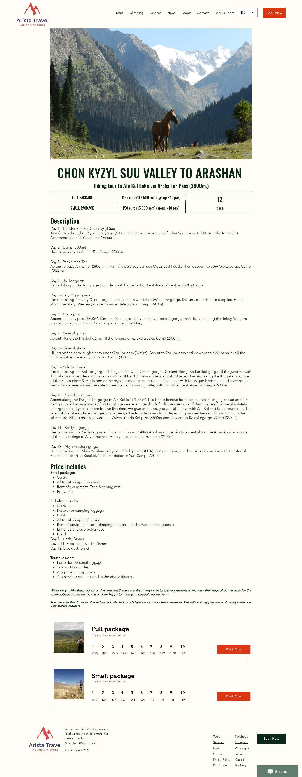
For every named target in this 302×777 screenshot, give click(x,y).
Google (240, 759)
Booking (240, 765)
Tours (216, 736)
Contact (218, 754)
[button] (151, 93)
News (216, 748)
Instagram (241, 742)
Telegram (241, 754)
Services (218, 742)
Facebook (241, 736)
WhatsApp (242, 748)
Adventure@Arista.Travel (80, 743)
